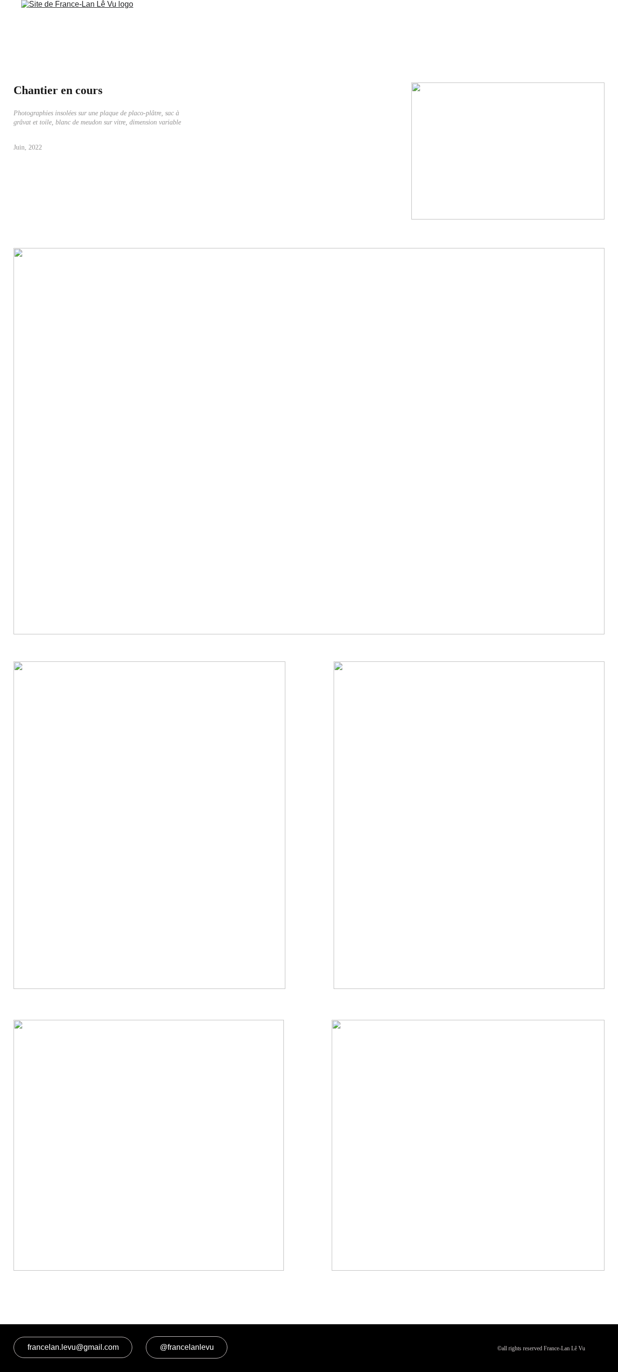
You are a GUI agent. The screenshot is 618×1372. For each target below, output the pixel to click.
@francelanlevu (187, 1347)
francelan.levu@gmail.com (73, 1347)
